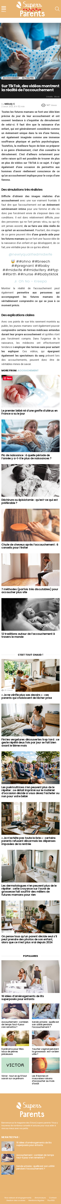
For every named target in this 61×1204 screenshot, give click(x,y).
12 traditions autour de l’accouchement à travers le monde (28, 635)
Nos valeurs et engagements (18, 1198)
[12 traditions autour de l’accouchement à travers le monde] (30, 614)
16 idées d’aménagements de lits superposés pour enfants (22, 997)
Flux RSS (51, 1200)
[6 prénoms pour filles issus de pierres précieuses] (15, 1038)
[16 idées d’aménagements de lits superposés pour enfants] (30, 976)
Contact (52, 1198)
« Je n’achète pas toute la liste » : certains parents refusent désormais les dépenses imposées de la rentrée (28, 841)
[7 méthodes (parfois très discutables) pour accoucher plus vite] (30, 569)
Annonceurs (40, 1198)
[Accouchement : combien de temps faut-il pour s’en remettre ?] (15, 1011)
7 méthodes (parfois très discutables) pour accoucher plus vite (29, 590)
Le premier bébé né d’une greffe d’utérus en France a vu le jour (29, 412)
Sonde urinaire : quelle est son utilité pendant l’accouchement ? (45, 1024)
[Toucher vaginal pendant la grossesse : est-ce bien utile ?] (46, 1038)
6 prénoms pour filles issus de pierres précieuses (12, 1051)
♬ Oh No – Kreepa (30, 281)
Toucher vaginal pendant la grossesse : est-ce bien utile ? (45, 1051)
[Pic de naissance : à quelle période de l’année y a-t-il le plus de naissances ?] (30, 436)
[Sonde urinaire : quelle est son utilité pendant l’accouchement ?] (46, 1011)
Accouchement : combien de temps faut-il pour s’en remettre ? (14, 1024)
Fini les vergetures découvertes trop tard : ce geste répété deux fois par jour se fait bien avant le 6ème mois (30, 743)
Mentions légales (36, 1200)
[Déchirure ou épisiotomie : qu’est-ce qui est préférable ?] (30, 480)
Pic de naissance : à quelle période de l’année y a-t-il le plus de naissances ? (26, 456)
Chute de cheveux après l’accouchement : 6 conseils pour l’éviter (29, 546)
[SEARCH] (57, 8)
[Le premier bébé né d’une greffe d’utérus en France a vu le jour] (30, 391)
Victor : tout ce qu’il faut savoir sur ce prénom (14, 1077)
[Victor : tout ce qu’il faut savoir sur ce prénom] (15, 1065)
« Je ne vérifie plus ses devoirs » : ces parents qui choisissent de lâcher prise (26, 696)
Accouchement (28, 370)
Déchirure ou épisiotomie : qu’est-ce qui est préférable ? (29, 501)
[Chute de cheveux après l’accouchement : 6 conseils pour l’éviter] (30, 525)
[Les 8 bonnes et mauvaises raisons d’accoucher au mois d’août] (46, 1065)
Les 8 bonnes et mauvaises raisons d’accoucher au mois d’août (43, 1079)
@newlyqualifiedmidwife (30, 254)
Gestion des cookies (15, 1200)
